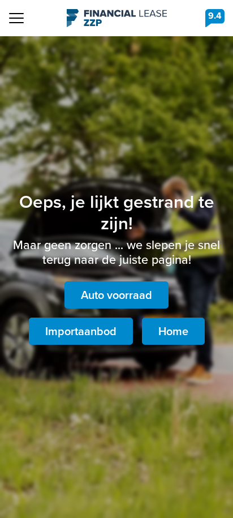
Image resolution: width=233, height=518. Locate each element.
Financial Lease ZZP (117, 18)
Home (173, 331)
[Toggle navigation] (16, 18)
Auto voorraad (116, 294)
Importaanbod (80, 331)
